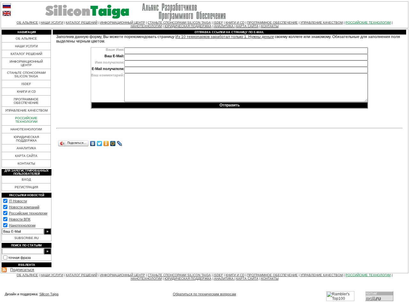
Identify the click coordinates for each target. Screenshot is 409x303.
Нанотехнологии (22, 225)
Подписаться (22, 270)
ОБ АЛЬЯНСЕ (27, 22)
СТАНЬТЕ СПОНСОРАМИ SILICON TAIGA (179, 22)
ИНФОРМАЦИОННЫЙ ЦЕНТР (122, 22)
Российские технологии (28, 213)
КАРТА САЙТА (247, 26)
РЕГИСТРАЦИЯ (26, 187)
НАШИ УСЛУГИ (52, 22)
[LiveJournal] (119, 143)
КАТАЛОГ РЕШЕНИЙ (81, 22)
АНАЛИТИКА (224, 26)
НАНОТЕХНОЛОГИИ (146, 26)
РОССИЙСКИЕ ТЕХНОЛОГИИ (368, 22)
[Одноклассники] (106, 143)
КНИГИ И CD (235, 22)
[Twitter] (99, 143)
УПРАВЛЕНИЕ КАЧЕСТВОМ (321, 22)
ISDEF (218, 22)
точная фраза (19, 258)
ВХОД (26, 179)
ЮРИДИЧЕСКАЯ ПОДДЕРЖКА (188, 26)
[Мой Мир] (113, 143)
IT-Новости (18, 201)
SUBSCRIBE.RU (26, 238)
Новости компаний (24, 207)
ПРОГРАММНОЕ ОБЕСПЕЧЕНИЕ (272, 22)
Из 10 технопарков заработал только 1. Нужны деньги (224, 37)
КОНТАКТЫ (270, 26)
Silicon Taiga (48, 294)
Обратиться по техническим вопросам (204, 294)
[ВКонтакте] (92, 143)
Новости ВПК (19, 219)
